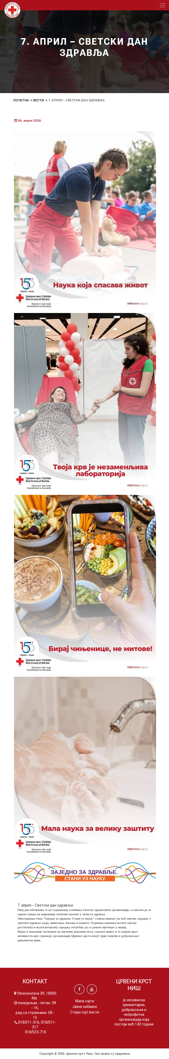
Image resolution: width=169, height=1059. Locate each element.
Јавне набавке (84, 1006)
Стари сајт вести (84, 1012)
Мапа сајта (84, 1001)
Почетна (21, 100)
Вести (39, 100)
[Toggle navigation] (162, 5)
